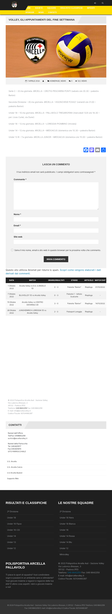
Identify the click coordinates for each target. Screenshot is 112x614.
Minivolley (64, 554)
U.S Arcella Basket (14, 473)
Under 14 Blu (66, 542)
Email (17, 225)
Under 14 (11, 536)
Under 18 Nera (67, 517)
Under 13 (11, 542)
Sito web (18, 236)
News (63, 81)
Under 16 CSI (13, 530)
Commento (20, 179)
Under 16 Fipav (14, 523)
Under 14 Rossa (67, 536)
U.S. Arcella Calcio (14, 467)
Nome (17, 214)
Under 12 (11, 548)
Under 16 (64, 530)
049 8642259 (21, 408)
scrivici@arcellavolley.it (17, 438)
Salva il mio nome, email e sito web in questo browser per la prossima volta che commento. (57, 250)
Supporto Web (13, 478)
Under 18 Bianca (67, 523)
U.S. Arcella (12, 461)
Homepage (55, 81)
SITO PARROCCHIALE (17, 451)
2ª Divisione (12, 511)
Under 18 (11, 517)
